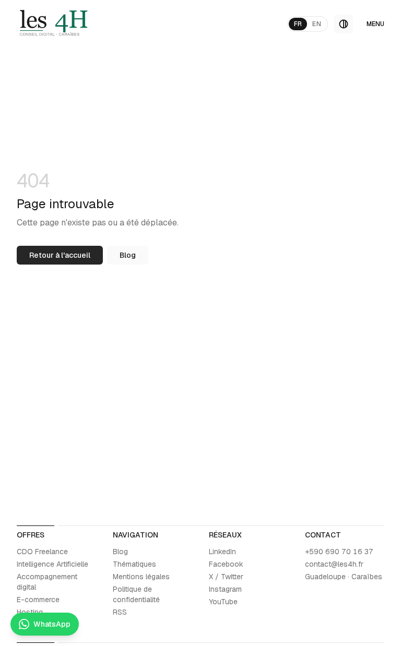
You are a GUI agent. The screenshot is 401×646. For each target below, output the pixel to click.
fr (298, 24)
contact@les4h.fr (334, 564)
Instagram (225, 589)
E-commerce (38, 599)
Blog (128, 255)
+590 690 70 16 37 (339, 551)
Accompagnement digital (47, 582)
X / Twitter (226, 576)
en (316, 24)
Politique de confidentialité (136, 594)
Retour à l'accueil (59, 255)
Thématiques (134, 564)
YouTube (223, 601)
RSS (120, 612)
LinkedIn (222, 551)
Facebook (226, 564)
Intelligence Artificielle (52, 564)
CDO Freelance (42, 551)
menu (375, 24)
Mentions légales (141, 576)
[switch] (343, 24)
